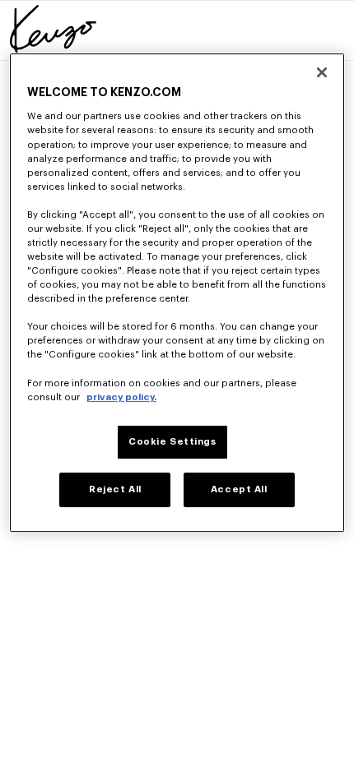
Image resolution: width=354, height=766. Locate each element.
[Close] (322, 72)
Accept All (239, 489)
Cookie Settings (172, 441)
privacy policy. (121, 397)
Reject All (115, 489)
